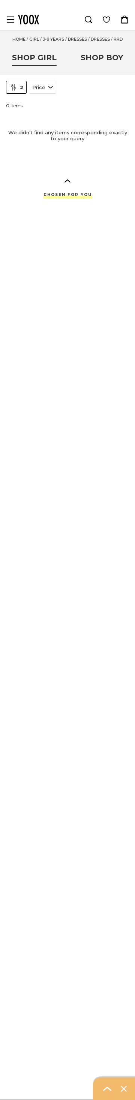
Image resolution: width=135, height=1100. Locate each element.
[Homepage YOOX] (28, 20)
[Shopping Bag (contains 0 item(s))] (124, 19)
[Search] (88, 19)
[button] (67, 181)
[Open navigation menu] (10, 19)
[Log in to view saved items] (106, 19)
